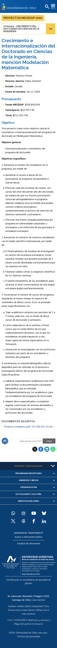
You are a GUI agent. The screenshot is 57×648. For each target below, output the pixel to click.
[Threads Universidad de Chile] (23, 521)
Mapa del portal (22, 623)
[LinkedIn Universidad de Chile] (44, 521)
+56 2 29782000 (16, 620)
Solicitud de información (28, 543)
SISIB (12, 632)
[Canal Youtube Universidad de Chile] (34, 513)
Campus (12, 606)
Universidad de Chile (26, 632)
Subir (5, 441)
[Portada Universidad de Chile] (20, 6)
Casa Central (38, 599)
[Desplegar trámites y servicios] (53, 466)
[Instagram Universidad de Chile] (23, 513)
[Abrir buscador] (46, 6)
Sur (46, 609)
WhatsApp (52, 449)
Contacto (38, 623)
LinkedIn (46, 449)
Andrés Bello (24, 606)
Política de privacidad (28, 636)
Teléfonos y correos (38, 620)
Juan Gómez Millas (32, 609)
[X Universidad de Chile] (13, 521)
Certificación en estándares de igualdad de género (28, 581)
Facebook (40, 449)
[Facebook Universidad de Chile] (34, 521)
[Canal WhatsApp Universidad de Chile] (13, 513)
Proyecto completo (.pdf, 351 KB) (28, 426)
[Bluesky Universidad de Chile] (44, 513)
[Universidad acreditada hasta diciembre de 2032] (28, 564)
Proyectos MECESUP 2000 (22, 18)
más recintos (28, 613)
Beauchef (38, 606)
